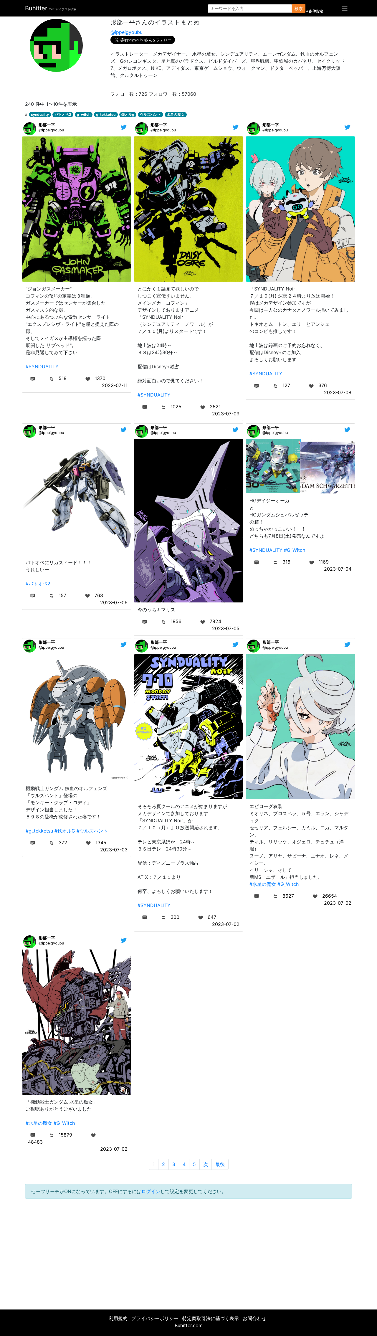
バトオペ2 (63, 114)
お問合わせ (254, 1318)
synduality (40, 114)
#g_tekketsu (39, 831)
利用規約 (118, 1318)
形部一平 (47, 124)
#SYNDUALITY (42, 366)
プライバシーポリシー (154, 1318)
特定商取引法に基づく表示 (210, 1318)
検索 (299, 8)
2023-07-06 (114, 602)
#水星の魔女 (262, 884)
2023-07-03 (114, 850)
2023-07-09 (225, 414)
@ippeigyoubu (126, 32)
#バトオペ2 (38, 584)
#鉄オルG (64, 831)
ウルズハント (150, 114)
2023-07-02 (225, 924)
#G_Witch (294, 550)
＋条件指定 (314, 11)
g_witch (83, 114)
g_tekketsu (105, 114)
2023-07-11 (115, 385)
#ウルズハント (92, 831)
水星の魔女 (175, 114)
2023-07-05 (225, 628)
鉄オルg (127, 114)
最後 (220, 1164)
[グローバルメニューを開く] (344, 8)
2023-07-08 (337, 392)
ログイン (150, 1191)
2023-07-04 (337, 569)
